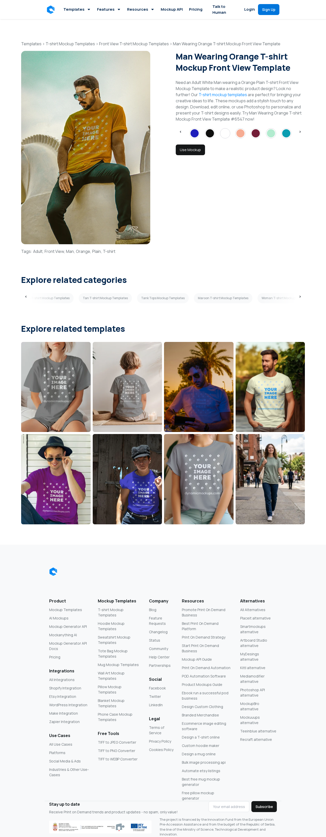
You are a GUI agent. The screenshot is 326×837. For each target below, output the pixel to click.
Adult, (38, 251)
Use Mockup (190, 149)
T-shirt (109, 251)
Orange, (83, 251)
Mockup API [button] (172, 9)
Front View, (55, 251)
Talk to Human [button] (219, 9)
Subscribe (264, 806)
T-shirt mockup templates (223, 94)
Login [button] (249, 9)
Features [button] (106, 9)
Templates (74, 9)
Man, (70, 251)
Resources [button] (137, 9)
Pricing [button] (195, 9)
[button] (52, 10)
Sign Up (268, 9)
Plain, (97, 251)
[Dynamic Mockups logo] (53, 572)
